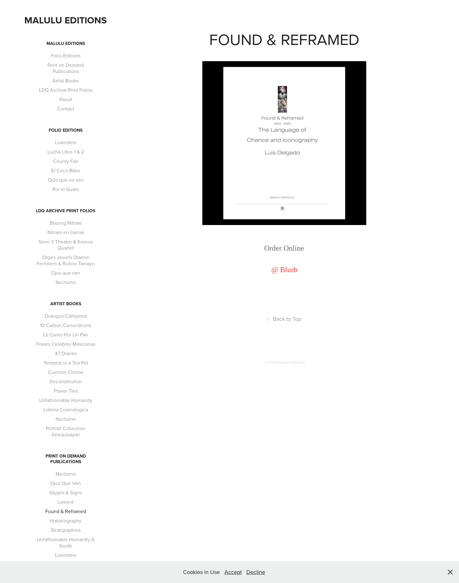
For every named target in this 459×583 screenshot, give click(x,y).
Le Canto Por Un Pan (65, 334)
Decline (255, 572)
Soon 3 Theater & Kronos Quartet (65, 244)
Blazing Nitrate (66, 222)
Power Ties (66, 390)
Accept (233, 572)
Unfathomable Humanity (65, 400)
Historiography (65, 520)
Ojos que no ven (66, 179)
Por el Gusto (65, 189)
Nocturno (66, 282)
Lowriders (65, 142)
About (65, 99)
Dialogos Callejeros (66, 315)
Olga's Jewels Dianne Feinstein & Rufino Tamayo (66, 260)
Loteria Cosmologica (65, 409)
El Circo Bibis (65, 170)
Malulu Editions (65, 20)
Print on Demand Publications (65, 68)
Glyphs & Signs (65, 492)
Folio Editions (66, 55)
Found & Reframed (65, 511)
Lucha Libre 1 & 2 (65, 151)
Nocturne (66, 418)
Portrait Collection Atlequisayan (65, 431)
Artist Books (65, 80)
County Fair (65, 161)
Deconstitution (66, 381)
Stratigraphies (66, 530)
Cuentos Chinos (65, 372)
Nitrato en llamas (65, 232)
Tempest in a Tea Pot (65, 362)
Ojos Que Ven (65, 483)
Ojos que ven (65, 272)
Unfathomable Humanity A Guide (66, 542)
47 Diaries (65, 353)
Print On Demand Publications (66, 459)
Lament (65, 501)
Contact (65, 108)
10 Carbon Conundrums (65, 325)
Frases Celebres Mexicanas (65, 343)
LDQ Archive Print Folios (65, 89)
